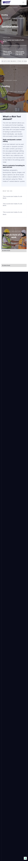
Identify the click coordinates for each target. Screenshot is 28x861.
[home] (6, 2)
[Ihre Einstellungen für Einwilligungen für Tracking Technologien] (25, 858)
